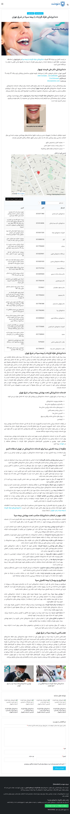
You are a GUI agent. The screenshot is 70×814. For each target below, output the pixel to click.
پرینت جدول (9, 199)
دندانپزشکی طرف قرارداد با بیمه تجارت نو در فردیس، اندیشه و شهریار (43, 710)
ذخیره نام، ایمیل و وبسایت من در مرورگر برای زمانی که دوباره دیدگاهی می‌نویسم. (44, 764)
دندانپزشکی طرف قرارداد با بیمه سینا (33, 59)
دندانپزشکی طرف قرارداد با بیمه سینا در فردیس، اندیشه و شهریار (59, 710)
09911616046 (42, 76)
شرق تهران (30, 13)
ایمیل (64, 756)
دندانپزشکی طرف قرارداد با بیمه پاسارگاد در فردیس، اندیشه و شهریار (27, 710)
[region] (35, 274)
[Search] (43, 203)
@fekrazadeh (51, 810)
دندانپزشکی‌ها (39, 13)
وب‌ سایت (31, 756)
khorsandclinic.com (53, 81)
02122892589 (52, 76)
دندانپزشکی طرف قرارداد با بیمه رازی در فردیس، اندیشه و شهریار (11, 710)
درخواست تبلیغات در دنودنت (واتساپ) (56, 806)
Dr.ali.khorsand (54, 78)
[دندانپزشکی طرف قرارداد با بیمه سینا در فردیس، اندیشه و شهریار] (59, 703)
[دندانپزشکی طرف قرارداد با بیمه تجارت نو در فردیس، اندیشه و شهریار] (43, 703)
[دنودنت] (58, 4)
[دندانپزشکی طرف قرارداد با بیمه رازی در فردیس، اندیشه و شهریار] (11, 703)
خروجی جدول (18, 199)
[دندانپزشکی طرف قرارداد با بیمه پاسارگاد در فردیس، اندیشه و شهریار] (27, 703)
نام (64, 749)
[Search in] (39, 203)
